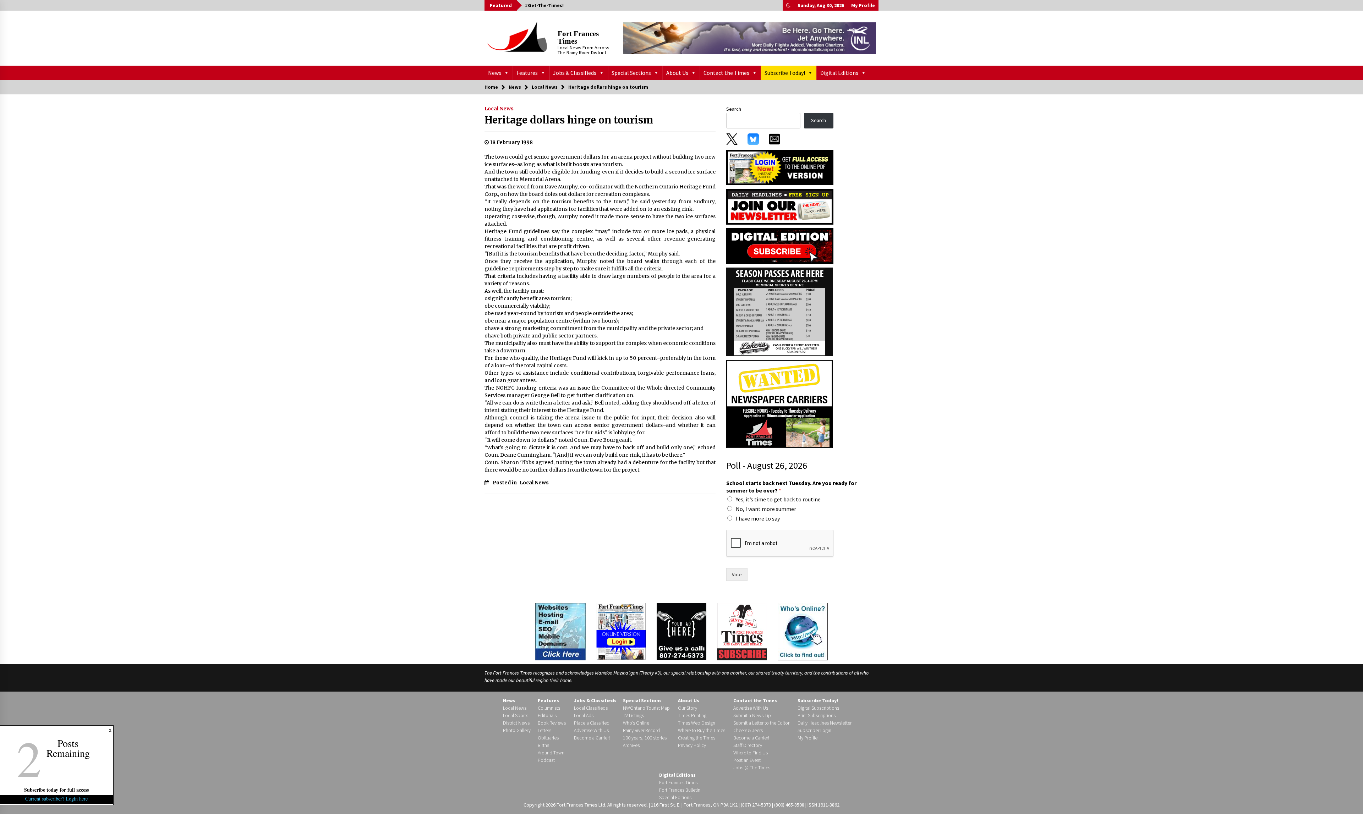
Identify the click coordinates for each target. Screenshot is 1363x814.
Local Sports (515, 715)
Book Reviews (552, 723)
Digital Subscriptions (818, 708)
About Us (677, 72)
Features (527, 72)
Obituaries (548, 738)
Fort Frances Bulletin (679, 790)
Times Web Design (696, 723)
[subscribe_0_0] (779, 167)
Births (543, 745)
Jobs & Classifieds (574, 72)
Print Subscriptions (817, 715)
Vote (737, 574)
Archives (631, 745)
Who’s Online (636, 723)
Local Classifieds (591, 708)
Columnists (549, 708)
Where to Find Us (750, 752)
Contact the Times (726, 72)
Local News (499, 108)
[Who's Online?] (803, 631)
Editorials (547, 715)
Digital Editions (839, 72)
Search (733, 109)
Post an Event (747, 760)
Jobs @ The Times (751, 767)
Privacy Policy (692, 745)
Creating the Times (696, 738)
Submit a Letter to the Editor (761, 723)
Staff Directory (747, 745)
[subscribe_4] (779, 206)
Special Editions (675, 797)
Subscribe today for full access (56, 789)
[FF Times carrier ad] (779, 403)
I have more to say (758, 518)
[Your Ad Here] (681, 631)
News (494, 72)
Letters (544, 730)
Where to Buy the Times (701, 730)
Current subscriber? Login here (57, 798)
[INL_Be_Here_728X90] (749, 38)
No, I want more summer (766, 508)
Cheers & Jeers (748, 730)
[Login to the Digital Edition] (621, 630)
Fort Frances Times (578, 37)
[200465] (779, 311)
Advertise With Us (591, 730)
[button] (788, 5)
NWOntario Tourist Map (646, 708)
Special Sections (631, 72)
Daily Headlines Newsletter (825, 723)
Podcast (546, 760)
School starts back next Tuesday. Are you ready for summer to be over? (791, 486)
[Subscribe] (742, 631)
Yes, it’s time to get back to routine (778, 499)
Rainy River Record (641, 730)
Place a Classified (591, 723)
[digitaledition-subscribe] (779, 245)
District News (516, 723)
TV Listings (633, 715)
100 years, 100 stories (645, 738)
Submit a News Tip (752, 715)
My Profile (863, 5)
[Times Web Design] (560, 631)
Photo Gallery (517, 730)
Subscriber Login (814, 730)
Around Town (551, 752)
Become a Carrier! (592, 738)
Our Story (687, 708)
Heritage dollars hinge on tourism (569, 120)
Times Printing (692, 715)
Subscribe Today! (785, 72)
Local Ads (583, 715)
